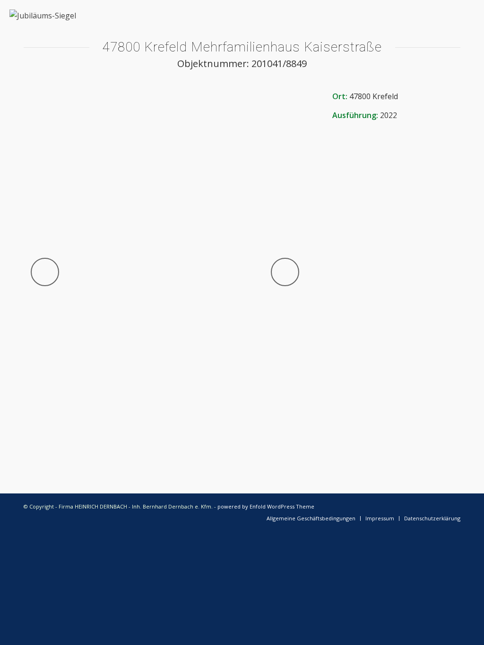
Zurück (45, 272)
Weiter (285, 272)
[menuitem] (311, 518)
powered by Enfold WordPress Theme (265, 506)
